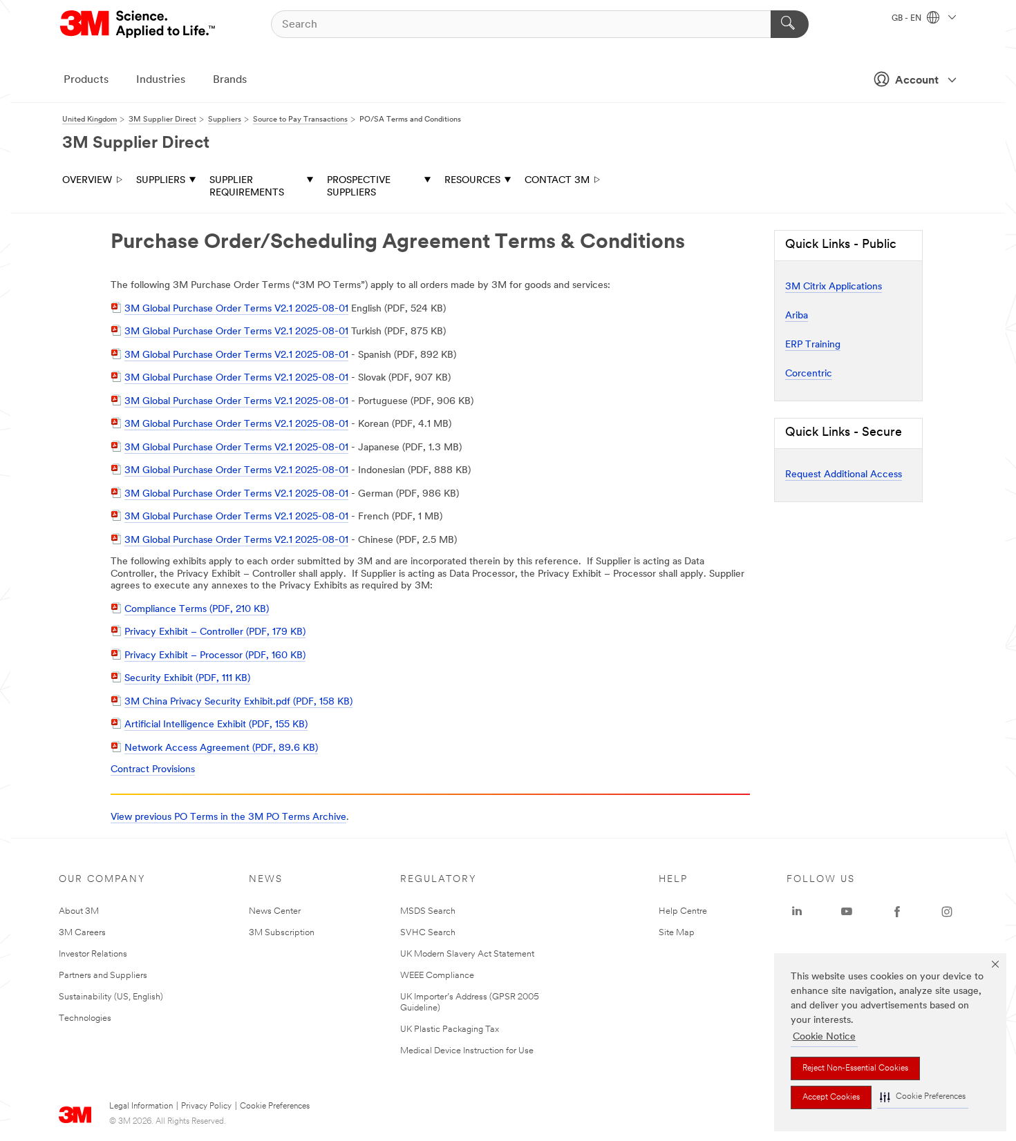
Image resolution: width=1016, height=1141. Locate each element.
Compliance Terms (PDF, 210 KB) (196, 609)
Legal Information (141, 1106)
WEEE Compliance (437, 975)
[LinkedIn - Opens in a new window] (797, 911)
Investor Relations (93, 954)
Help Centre (683, 911)
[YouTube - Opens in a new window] (846, 911)
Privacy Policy (206, 1106)
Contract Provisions (153, 770)
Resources (472, 180)
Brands (230, 80)
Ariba (796, 316)
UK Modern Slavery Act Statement (467, 954)
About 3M (79, 911)
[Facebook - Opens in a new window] (897, 911)
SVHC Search (427, 932)
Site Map (677, 932)
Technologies (85, 1018)
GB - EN (907, 19)
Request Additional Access (843, 475)
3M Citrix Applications (833, 287)
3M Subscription (281, 932)
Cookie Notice (824, 1037)
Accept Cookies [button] (831, 1097)
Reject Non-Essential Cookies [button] (855, 1068)
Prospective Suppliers (359, 186)
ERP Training (812, 345)
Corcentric (808, 374)
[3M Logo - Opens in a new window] (138, 24)
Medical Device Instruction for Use (467, 1050)
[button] (922, 1097)
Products (86, 80)
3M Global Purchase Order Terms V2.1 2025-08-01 (236, 309)
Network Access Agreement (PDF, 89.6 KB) (221, 748)
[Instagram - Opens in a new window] (947, 911)
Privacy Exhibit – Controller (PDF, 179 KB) (214, 632)
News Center (275, 911)
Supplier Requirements (246, 186)
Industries (160, 80)
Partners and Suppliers (103, 975)
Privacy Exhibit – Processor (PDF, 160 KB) (214, 656)
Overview (87, 180)
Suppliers (160, 180)
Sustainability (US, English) (111, 997)
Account (916, 80)
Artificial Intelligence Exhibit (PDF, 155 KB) (216, 725)
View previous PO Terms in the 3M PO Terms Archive (228, 817)
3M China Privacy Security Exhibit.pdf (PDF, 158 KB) (238, 702)
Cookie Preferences (275, 1106)
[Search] (790, 24)
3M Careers (82, 932)
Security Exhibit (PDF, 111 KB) (187, 678)
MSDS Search (427, 911)
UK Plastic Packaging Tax (449, 1029)
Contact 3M (557, 180)
